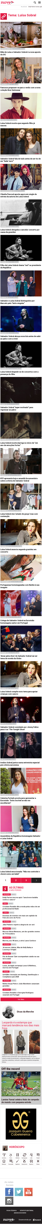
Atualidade (14, 6)
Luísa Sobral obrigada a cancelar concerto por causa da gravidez (20, 231)
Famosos (4, 84)
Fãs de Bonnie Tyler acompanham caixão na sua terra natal (21, 958)
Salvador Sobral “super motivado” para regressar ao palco (16, 408)
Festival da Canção (6, 191)
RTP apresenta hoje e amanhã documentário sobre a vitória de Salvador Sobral (19, 479)
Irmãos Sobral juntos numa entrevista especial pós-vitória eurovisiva (20, 764)
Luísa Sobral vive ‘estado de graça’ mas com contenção (19, 515)
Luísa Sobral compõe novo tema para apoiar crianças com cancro (19, 692)
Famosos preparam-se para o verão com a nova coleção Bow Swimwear (20, 89)
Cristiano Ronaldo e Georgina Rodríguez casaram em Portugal (18, 994)
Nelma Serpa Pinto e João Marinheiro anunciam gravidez (21, 985)
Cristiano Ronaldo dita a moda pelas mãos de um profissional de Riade (21, 908)
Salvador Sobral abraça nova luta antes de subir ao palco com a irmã (20, 337)
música (3, 475)
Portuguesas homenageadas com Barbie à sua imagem (19, 586)
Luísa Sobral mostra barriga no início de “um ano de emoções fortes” (19, 444)
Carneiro (4, 1158)
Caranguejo (24, 1158)
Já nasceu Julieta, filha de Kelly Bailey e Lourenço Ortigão (18, 948)
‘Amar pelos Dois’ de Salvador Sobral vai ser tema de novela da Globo (18, 657)
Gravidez (3, 155)
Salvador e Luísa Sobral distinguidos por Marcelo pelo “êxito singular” (17, 302)
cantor (3, 404)
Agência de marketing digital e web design (37, 1220)
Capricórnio (24, 1164)
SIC (2, 759)
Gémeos (17, 1158)
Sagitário (17, 1164)
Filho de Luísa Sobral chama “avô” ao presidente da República (20, 266)
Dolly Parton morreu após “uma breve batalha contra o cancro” (20, 899)
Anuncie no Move (20, 1213)
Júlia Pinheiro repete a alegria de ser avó (19, 925)
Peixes (38, 1164)
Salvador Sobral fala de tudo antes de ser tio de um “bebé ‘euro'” (20, 160)
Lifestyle (6, 971)
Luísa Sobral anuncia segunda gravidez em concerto (18, 550)
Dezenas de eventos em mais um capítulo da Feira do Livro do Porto (20, 917)
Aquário (31, 1164)
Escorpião (10, 1164)
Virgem (38, 1158)
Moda (5, 903)
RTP (2, 724)
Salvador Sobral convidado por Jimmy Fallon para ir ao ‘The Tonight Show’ (19, 728)
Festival (3, 297)
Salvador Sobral (5, 49)
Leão (31, 1158)
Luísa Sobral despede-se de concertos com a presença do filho (19, 373)
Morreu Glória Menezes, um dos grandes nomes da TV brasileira (21, 933)
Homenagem (5, 581)
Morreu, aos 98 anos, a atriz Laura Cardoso (19, 941)
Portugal (3, 617)
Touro (10, 1158)
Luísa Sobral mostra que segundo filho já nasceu (17, 124)
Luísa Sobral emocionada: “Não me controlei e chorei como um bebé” (20, 873)
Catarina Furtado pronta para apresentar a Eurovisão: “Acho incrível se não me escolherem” (18, 800)
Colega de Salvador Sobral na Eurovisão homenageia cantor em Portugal (17, 621)
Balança (4, 1164)
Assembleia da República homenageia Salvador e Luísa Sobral (20, 837)
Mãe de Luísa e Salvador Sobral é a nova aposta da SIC (20, 53)
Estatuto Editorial (26, 1210)
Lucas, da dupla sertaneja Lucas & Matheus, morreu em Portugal (19, 967)
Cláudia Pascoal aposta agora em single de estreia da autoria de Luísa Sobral (18, 195)
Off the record (11, 1068)
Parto (2, 120)
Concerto (4, 333)
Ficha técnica (12, 1210)
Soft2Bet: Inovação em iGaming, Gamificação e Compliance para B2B (21, 976)
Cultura (6, 912)
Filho (2, 868)
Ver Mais (21, 999)
